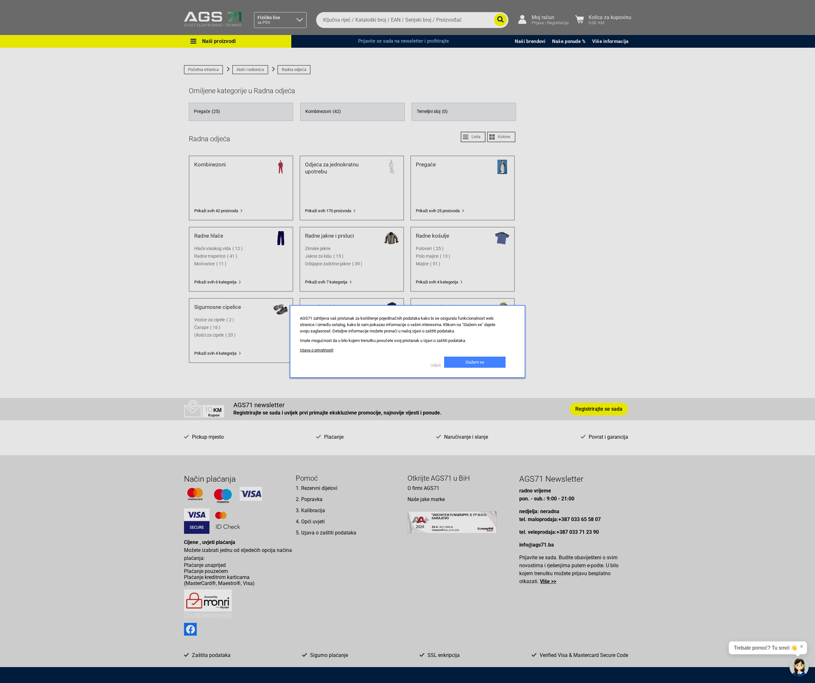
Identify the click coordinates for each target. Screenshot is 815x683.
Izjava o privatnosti (316, 350)
